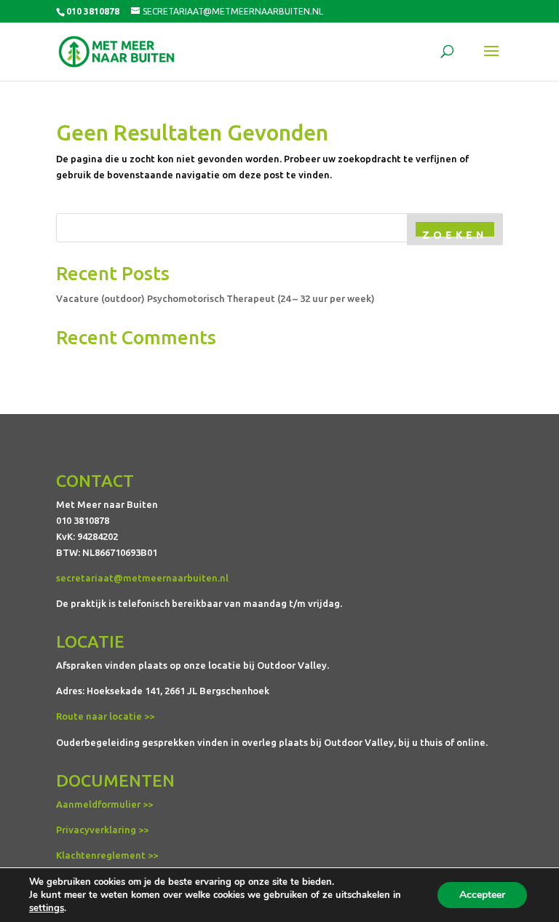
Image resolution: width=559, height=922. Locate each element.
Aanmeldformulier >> (104, 804)
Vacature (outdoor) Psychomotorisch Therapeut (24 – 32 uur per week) (215, 298)
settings (46, 908)
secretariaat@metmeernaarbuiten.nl (142, 578)
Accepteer (482, 895)
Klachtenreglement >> (107, 855)
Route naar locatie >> (105, 716)
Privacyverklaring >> (102, 829)
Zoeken (454, 235)
